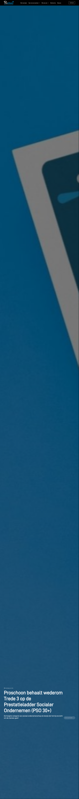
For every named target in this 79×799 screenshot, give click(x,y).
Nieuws (59, 3)
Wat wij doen (23, 3)
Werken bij (53, 3)
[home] (9, 3)
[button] (34, 2)
